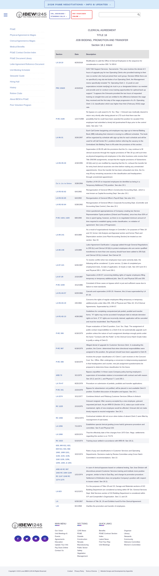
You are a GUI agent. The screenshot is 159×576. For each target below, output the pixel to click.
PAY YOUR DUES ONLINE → (79, 15)
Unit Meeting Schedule (20, 70)
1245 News (81, 531)
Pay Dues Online (61, 548)
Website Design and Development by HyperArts (116, 571)
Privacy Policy (79, 571)
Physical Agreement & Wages (23, 35)
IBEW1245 (31, 15)
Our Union (59, 531)
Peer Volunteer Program (20, 105)
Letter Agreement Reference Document (27, 64)
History (13, 87)
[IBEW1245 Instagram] (44, 539)
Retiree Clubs (16, 93)
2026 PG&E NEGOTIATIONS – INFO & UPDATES (79, 4)
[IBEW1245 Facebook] (18, 539)
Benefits (102, 531)
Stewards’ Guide (17, 76)
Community (128, 539)
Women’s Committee (132, 545)
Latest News (104, 539)
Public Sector (82, 548)
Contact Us (59, 550)
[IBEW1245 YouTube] (36, 539)
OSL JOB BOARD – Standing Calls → (59, 15)
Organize (127, 531)
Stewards (127, 536)
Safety (79, 550)
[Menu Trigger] (5, 15)
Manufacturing (83, 545)
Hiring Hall (14, 82)
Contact (70, 571)
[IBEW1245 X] (27, 539)
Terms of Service (91, 571)
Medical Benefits (17, 47)
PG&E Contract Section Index (23, 52)
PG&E (13, 29)
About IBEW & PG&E (19, 99)
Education (59, 542)
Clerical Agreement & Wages (22, 41)
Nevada (80, 542)
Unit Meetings (104, 545)
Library (127, 533)
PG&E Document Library (21, 58)
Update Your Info (61, 545)
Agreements (59, 539)
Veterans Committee (132, 542)
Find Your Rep (104, 542)
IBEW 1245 (31, 526)
